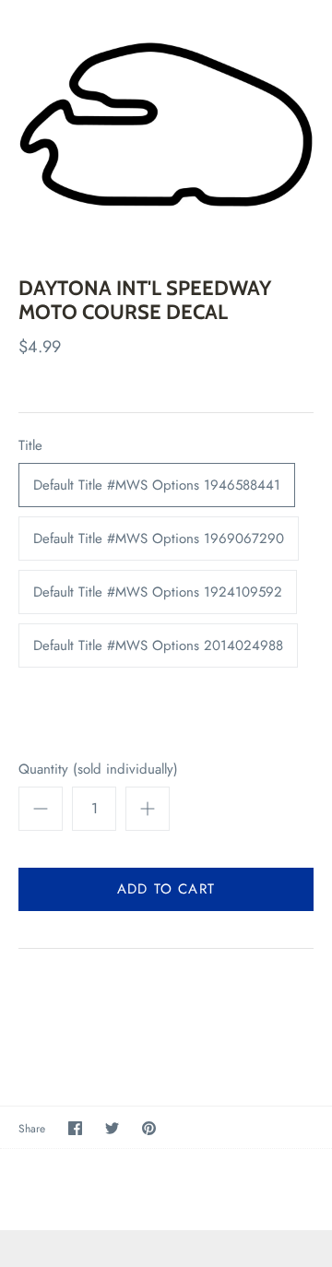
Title (30, 446)
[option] (166, 124)
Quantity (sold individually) (98, 769)
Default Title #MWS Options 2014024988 (158, 645)
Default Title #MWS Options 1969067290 (158, 538)
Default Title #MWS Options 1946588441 (156, 485)
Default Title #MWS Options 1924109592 (157, 592)
